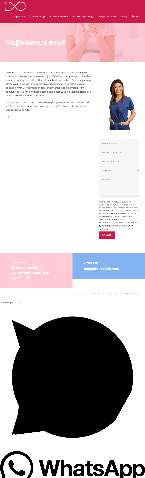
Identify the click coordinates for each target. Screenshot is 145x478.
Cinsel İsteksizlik (59, 16)
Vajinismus (19, 16)
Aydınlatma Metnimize (108, 222)
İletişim (136, 16)
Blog (124, 16)
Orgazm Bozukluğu (83, 16)
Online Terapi (38, 16)
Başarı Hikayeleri (108, 16)
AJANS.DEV (134, 293)
